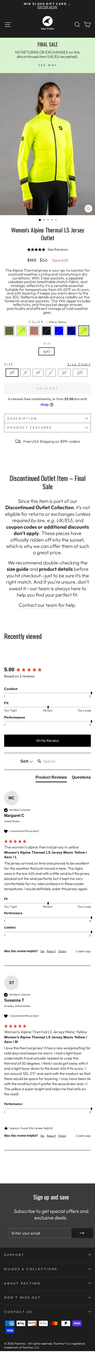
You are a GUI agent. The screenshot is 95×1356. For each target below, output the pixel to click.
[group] (47, 669)
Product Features (29, 427)
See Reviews (58, 249)
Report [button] (51, 951)
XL (64, 372)
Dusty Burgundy (34, 331)
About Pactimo (22, 1283)
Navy (71, 331)
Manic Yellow (84, 331)
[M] (39, 377)
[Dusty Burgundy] (35, 337)
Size (47, 364)
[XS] (13, 377)
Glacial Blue (59, 331)
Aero (46, 351)
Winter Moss (9, 331)
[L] (52, 377)
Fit (47, 343)
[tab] (51, 778)
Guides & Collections (30, 1269)
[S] (27, 377)
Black (46, 331)
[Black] (48, 337)
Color (47, 321)
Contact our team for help (47, 605)
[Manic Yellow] (85, 337)
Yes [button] (42, 951)
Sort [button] (24, 761)
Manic (22, 331)
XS (12, 372)
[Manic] (23, 337)
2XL (80, 372)
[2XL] (81, 377)
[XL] (65, 377)
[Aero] (47, 356)
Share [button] (62, 951)
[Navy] (72, 337)
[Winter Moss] (10, 337)
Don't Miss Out (22, 1297)
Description (22, 418)
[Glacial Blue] (60, 337)
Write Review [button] (47, 740)
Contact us (18, 1312)
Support (14, 1255)
